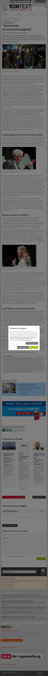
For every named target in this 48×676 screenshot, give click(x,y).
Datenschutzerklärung (26, 340)
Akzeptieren (34, 347)
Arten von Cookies (31, 343)
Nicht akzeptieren (23, 347)
